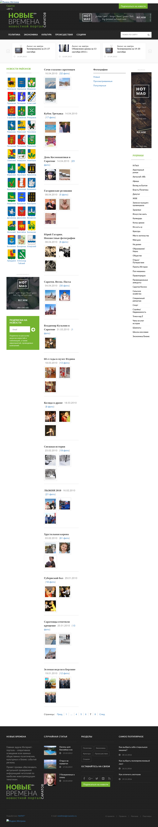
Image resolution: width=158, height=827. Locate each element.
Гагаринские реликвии (58, 190)
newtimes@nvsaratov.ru (67, 816)
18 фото (50, 581)
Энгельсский (11, 88)
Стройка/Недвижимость (139, 311)
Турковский (11, 103)
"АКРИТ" (21, 816)
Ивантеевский (11, 203)
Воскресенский (31, 217)
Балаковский (11, 246)
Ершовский (21, 203)
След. (102, 714)
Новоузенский (21, 160)
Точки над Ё (138, 316)
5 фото (63, 194)
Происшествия (64, 35)
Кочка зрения (138, 223)
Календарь (137, 218)
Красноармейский (21, 189)
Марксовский (11, 174)
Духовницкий (11, 217)
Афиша (136, 181)
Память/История (140, 267)
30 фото (64, 285)
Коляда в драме (53, 402)
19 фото (64, 450)
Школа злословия (140, 332)
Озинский (11, 160)
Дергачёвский (21, 217)
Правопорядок (139, 276)
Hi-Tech (136, 166)
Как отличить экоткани (130, 775)
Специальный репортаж (139, 299)
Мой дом (137, 240)
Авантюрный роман (138, 171)
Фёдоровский (31, 88)
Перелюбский (31, 146)
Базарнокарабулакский (21, 246)
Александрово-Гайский (21, 261)
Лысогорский (21, 174)
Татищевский (21, 103)
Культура (47, 35)
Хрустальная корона (56, 534)
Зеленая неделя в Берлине (59, 669)
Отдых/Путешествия (138, 261)
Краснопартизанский (31, 174)
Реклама (134, 816)
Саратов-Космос (140, 287)
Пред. (60, 714)
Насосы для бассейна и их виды (66, 750)
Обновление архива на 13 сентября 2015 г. (84, 50)
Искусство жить (140, 214)
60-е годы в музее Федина (59, 359)
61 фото (64, 538)
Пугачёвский (31, 131)
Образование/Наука (139, 250)
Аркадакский (11, 260)
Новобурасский (31, 160)
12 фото (64, 673)
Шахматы (137, 328)
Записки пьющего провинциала (140, 204)
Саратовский (11, 117)
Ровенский (21, 131)
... (71, 714)
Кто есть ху (137, 227)
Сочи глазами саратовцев (59, 69)
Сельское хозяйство (137, 292)
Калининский (31, 189)
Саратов (10, 6)
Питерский (11, 146)
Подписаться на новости (133, 6)
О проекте (109, 816)
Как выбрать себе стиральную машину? (133, 748)
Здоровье (137, 210)
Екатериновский (31, 203)
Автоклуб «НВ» (139, 177)
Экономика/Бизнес (141, 336)
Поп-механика (139, 271)
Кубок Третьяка (53, 113)
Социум (81, 35)
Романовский (11, 131)
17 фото (50, 117)
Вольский (11, 232)
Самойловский (21, 117)
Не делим (137, 244)
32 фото (64, 73)
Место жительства (141, 236)
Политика (14, 35)
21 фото (50, 494)
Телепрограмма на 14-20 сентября (128, 50)
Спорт (135, 305)
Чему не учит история (138, 322)
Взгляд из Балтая (140, 186)
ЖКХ (135, 198)
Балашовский (31, 232)
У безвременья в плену (67, 776)
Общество (137, 256)
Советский (31, 103)
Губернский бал (53, 578)
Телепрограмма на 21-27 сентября (38, 50)
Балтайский (21, 232)
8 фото (49, 406)
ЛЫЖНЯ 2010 (52, 490)
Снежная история (54, 446)
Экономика (31, 35)
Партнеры (147, 816)
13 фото (64, 362)
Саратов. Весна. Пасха (57, 281)
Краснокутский (11, 189)
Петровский (21, 146)
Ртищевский (31, 117)
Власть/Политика (140, 190)
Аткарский (31, 246)
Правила (122, 816)
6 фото (63, 241)
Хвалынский (21, 88)
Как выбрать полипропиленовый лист (134, 762)
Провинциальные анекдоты (140, 281)
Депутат (136, 194)
